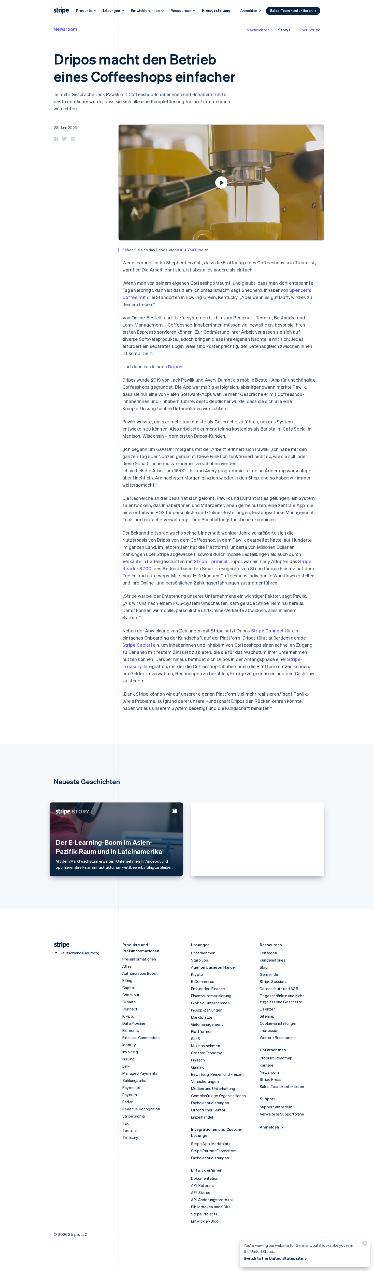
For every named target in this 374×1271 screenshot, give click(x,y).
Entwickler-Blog (205, 1221)
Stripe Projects (204, 1213)
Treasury (130, 1137)
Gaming (198, 1067)
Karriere (267, 1065)
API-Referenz (203, 1185)
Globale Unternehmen (210, 1002)
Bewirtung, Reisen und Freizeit (217, 1074)
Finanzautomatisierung (211, 995)
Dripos (175, 366)
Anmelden (248, 10)
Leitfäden (268, 952)
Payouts (129, 1094)
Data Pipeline (134, 1023)
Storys (284, 29)
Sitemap (267, 1016)
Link (126, 1066)
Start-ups (199, 960)
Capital (128, 987)
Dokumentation (205, 1178)
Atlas (127, 966)
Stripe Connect (267, 630)
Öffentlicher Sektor (208, 1109)
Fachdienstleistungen (210, 1102)
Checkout (131, 994)
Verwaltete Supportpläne (282, 1114)
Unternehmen (203, 952)
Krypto (128, 1016)
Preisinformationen (139, 959)
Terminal (130, 1130)
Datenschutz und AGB (279, 988)
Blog (264, 967)
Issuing (128, 1058)
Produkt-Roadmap (276, 1057)
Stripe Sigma (133, 1116)
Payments (131, 1087)
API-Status (200, 1192)
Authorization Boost (140, 973)
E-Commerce (202, 981)
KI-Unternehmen (205, 1045)
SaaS (195, 1038)
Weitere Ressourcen (278, 1037)
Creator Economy (206, 1052)
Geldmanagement (207, 1024)
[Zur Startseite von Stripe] (59, 945)
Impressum (270, 1030)
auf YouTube (191, 249)
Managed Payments (139, 1073)
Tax (125, 1123)
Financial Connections (141, 1037)
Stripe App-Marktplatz (211, 1143)
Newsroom (65, 29)
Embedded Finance (208, 988)
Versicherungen (205, 1081)
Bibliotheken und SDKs (211, 1206)
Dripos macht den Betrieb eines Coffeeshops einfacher (144, 67)
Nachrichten (258, 29)
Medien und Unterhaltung (213, 1088)
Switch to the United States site (273, 1258)
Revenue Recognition (141, 1108)
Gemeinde (269, 974)
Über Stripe (309, 29)
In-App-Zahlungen (206, 1010)
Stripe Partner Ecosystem (214, 1150)
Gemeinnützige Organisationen (218, 1095)
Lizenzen (268, 1008)
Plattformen (201, 1031)
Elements (130, 1030)
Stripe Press (270, 1079)
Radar (127, 1101)
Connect (129, 1008)
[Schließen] (364, 1244)
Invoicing (130, 1051)
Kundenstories (273, 960)
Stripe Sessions (273, 981)
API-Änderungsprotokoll (212, 1199)
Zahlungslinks (134, 1080)
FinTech (198, 1059)
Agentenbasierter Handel (213, 967)
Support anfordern (276, 1106)
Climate (129, 1001)
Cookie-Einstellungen (278, 1023)
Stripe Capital (137, 645)
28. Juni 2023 (65, 127)
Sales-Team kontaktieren (291, 10)
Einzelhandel (202, 1117)
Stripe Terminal (210, 561)
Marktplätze (201, 1017)
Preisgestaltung (216, 10)
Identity (129, 1044)
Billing (127, 980)
